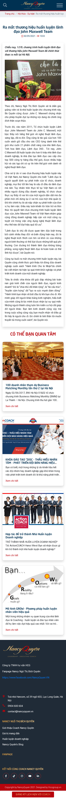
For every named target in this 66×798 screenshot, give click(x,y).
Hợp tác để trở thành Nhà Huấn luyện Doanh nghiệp (29, 535)
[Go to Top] (60, 783)
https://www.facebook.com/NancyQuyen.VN (25, 677)
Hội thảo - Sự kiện (26, 14)
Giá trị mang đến (10, 733)
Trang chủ (9, 14)
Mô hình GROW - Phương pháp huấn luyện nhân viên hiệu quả (31, 610)
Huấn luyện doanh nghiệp (15, 739)
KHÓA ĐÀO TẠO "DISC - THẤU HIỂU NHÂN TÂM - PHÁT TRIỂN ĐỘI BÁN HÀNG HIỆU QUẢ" (31, 462)
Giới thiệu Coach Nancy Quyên (18, 728)
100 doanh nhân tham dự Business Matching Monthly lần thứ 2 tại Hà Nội (29, 386)
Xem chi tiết (12, 406)
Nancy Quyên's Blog (12, 744)
